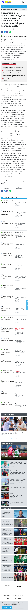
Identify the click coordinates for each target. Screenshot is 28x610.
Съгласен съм (7, 607)
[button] (23, 2)
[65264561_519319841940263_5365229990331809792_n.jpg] (14, 36)
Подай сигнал (27, 306)
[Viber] (7, 32)
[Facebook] (2, 32)
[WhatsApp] (10, 32)
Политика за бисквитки (19, 595)
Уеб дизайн (18, 598)
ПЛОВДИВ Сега (14, 586)
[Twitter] (5, 32)
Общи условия (7, 595)
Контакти (9, 598)
